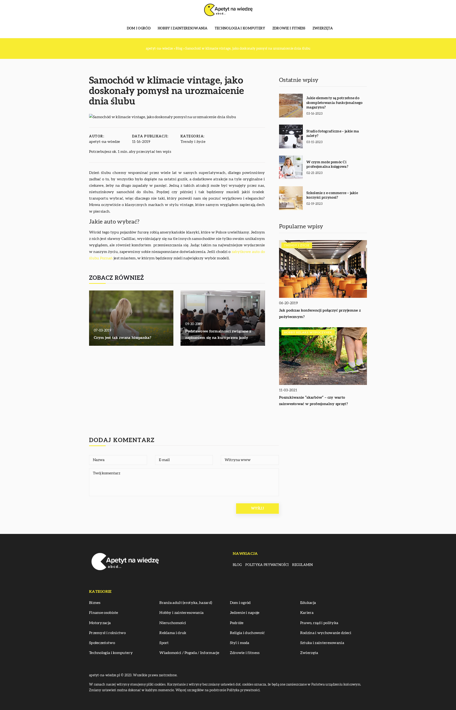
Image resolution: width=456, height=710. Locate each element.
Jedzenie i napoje (245, 613)
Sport (164, 643)
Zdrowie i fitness (288, 28)
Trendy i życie (192, 142)
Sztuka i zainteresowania (322, 643)
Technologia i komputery (240, 28)
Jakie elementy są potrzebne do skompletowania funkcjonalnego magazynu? (334, 102)
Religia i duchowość (247, 633)
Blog (237, 565)
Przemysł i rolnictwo (107, 633)
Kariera (307, 613)
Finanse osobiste (103, 613)
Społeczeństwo (102, 643)
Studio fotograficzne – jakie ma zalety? (332, 134)
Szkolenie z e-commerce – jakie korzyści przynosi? (332, 195)
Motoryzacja (100, 623)
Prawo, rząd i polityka (319, 623)
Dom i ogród (139, 28)
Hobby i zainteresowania (183, 28)
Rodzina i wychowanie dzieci (325, 633)
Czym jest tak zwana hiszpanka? (122, 338)
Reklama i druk (172, 633)
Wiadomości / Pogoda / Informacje (189, 653)
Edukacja (308, 603)
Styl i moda (239, 643)
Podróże (237, 623)
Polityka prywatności (267, 565)
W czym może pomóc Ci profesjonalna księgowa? (327, 164)
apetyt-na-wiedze (104, 142)
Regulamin (302, 565)
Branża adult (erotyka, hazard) (185, 603)
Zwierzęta (323, 28)
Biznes (95, 603)
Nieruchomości (172, 623)
